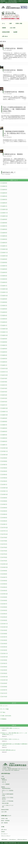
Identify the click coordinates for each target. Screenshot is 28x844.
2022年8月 (4, 342)
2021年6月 (4, 388)
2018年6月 (4, 507)
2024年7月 (4, 265)
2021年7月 (4, 385)
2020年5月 (4, 431)
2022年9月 (4, 338)
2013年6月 (4, 666)
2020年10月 (5, 415)
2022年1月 (4, 365)
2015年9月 (4, 597)
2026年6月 (4, 189)
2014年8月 (4, 633)
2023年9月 (4, 299)
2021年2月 (4, 401)
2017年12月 (5, 527)
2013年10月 (5, 656)
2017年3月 (4, 557)
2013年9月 (4, 660)
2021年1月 (4, 405)
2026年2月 (4, 203)
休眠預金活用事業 (6, 32)
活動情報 (4, 27)
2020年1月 (4, 444)
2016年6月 (4, 580)
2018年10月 (5, 494)
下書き (3, 712)
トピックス (4, 705)
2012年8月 (4, 686)
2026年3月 (4, 199)
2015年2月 (4, 620)
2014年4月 (4, 647)
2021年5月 (4, 391)
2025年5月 (4, 232)
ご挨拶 (10, 23)
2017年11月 (5, 531)
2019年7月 (4, 464)
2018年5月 (4, 511)
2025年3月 (4, 239)
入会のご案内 (12, 27)
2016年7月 (4, 577)
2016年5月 (4, 584)
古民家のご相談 (19, 23)
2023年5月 (4, 312)
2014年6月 (4, 640)
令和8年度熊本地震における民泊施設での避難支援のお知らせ (14, 744)
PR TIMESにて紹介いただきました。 (11, 739)
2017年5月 (4, 550)
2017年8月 (4, 541)
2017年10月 (5, 534)
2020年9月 (4, 418)
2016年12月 (5, 564)
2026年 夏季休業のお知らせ (8, 750)
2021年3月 (4, 398)
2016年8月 (4, 574)
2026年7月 (4, 186)
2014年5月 (4, 643)
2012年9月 (4, 683)
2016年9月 (4, 570)
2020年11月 (5, 411)
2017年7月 (4, 544)
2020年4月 (4, 434)
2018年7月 (4, 504)
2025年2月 (4, 242)
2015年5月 (4, 610)
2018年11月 (5, 491)
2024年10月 (5, 256)
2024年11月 (5, 252)
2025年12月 (5, 209)
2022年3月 (4, 358)
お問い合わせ (5, 36)
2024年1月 (4, 285)
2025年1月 (4, 246)
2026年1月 (4, 206)
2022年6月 (4, 348)
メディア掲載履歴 (5, 784)
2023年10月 (5, 295)
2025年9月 (4, 219)
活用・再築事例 (4, 822)
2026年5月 (4, 193)
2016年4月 (4, 587)
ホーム (3, 23)
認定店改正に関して (9, 172)
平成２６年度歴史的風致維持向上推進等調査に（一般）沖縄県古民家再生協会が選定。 (14, 109)
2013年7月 (4, 663)
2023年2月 (4, 322)
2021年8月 (4, 381)
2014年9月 (4, 630)
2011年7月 (4, 693)
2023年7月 (4, 305)
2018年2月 (4, 521)
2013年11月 (5, 653)
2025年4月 (4, 236)
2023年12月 (5, 289)
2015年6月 (4, 607)
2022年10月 (5, 335)
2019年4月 (4, 474)
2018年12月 (5, 487)
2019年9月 (4, 458)
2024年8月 (4, 262)
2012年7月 (4, 690)
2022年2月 (4, 362)
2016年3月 (4, 590)
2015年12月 (5, 594)
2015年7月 (4, 603)
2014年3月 (4, 650)
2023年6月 (4, 309)
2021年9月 (4, 378)
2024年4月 (4, 275)
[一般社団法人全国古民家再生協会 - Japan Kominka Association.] (14, 7)
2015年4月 (4, 613)
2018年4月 (4, 514)
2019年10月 (5, 454)
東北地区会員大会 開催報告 (13, 70)
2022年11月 (5, 332)
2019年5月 (4, 471)
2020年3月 (4, 438)
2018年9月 (4, 497)
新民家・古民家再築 (5, 820)
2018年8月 (4, 501)
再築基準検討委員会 (6, 788)
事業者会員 (4, 780)
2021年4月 (4, 395)
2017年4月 (4, 554)
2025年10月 (5, 216)
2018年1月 (4, 524)
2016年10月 (5, 567)
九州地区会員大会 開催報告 (13, 48)
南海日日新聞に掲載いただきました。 (11, 728)
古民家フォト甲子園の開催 (7, 801)
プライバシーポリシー (5, 836)
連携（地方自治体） (7, 715)
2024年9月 (4, 259)
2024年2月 (4, 282)
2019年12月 (5, 448)
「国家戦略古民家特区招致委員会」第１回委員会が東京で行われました (15, 133)
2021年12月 (5, 368)
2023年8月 (4, 302)
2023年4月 (4, 315)
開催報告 (4, 719)
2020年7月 (4, 425)
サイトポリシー (4, 833)
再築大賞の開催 (5, 803)
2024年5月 (4, 272)
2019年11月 (5, 451)
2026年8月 (4, 183)
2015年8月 (4, 600)
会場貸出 (3, 831)
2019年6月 (4, 468)
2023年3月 (4, 318)
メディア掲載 (5, 709)
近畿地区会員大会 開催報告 (13, 154)
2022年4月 (4, 355)
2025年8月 (4, 222)
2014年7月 (4, 637)
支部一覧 (4, 782)
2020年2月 (4, 441)
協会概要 (15, 32)
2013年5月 (4, 670)
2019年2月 (4, 481)
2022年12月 (5, 328)
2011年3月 (4, 696)
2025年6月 (4, 229)
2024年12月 (5, 249)
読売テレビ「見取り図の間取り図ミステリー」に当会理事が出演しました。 (14, 733)
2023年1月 (4, 325)
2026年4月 (4, 196)
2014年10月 (5, 627)
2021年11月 (5, 372)
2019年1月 (4, 484)
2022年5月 (4, 352)
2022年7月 (4, 345)
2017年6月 (4, 547)
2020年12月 (5, 408)
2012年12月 (5, 676)
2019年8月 (4, 461)
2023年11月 (5, 292)
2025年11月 (5, 212)
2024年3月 (4, 279)
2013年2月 (4, 673)
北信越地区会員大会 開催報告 (14, 92)
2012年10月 (5, 680)
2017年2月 (4, 560)
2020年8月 (4, 421)
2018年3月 (4, 517)
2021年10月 (5, 375)
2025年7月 (4, 226)
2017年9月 (4, 537)
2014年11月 (5, 623)
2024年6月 (4, 269)
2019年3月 (4, 478)
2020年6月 (4, 428)
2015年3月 (4, 617)
